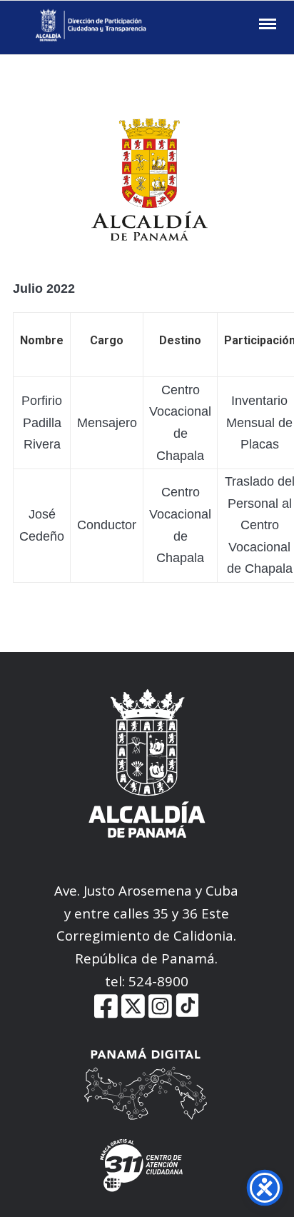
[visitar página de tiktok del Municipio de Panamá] (187, 1014)
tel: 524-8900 (146, 981)
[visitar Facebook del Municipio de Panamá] (106, 1014)
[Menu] (266, 24)
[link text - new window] (160, 1014)
